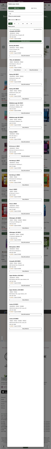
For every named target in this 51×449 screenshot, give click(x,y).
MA (23, 23)
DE (14, 23)
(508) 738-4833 (12, 108)
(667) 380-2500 (12, 36)
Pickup (17, 8)
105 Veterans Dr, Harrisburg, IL (15, 164)
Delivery (35, 8)
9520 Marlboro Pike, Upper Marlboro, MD (17, 293)
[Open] (41, 13)
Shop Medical (17, 70)
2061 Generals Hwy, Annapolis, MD (16, 35)
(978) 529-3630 (12, 51)
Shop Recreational (25, 41)
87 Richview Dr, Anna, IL (14, 193)
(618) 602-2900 (12, 252)
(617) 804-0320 (12, 80)
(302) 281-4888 (12, 309)
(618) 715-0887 (12, 195)
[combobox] (24, 14)
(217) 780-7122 (12, 137)
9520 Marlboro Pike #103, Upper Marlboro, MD (19, 279)
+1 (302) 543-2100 (13, 238)
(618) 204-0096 (12, 151)
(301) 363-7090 (12, 281)
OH (31, 23)
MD (27, 23)
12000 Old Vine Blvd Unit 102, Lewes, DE (17, 308)
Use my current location (14, 16)
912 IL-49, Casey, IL (13, 135)
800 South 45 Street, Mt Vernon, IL (16, 150)
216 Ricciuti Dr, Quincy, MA (14, 78)
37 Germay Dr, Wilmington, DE (15, 221)
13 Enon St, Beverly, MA (14, 49)
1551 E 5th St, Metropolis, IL (15, 250)
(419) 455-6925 (12, 65)
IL (18, 23)
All (10, 23)
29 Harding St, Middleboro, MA (15, 106)
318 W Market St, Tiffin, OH (15, 63)
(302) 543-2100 (12, 223)
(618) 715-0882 (12, 166)
